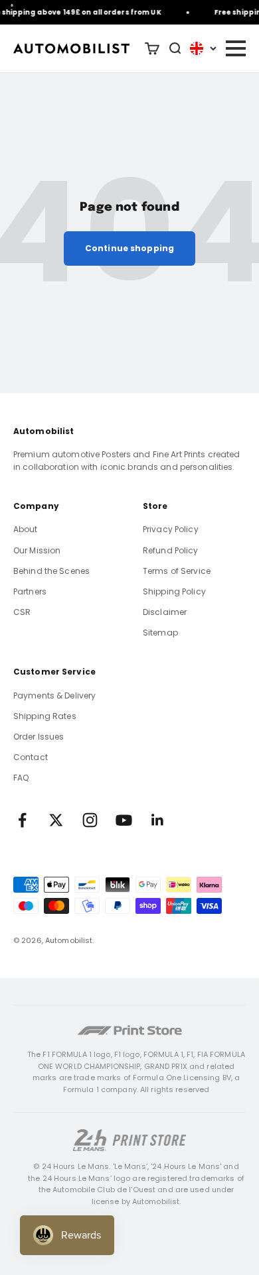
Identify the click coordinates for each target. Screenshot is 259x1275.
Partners (29, 591)
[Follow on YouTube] (124, 820)
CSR (22, 612)
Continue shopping (129, 248)
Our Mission (36, 550)
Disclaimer (165, 612)
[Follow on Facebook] (22, 820)
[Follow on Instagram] (90, 820)
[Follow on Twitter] (56, 820)
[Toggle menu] (235, 48)
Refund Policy (171, 550)
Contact (30, 757)
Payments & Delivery (54, 695)
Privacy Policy (171, 529)
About (25, 529)
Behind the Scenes (51, 571)
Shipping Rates (44, 716)
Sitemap (160, 632)
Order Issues (38, 736)
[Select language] (203, 48)
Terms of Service (177, 571)
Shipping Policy (174, 591)
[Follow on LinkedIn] (158, 820)
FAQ (21, 777)
